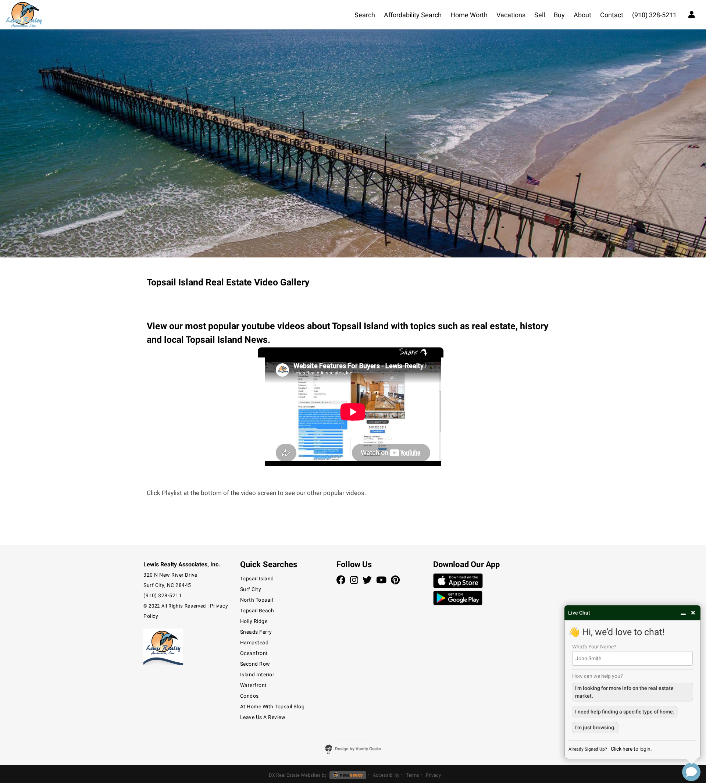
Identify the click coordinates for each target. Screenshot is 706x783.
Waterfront (253, 685)
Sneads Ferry (256, 632)
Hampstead (254, 642)
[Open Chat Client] (691, 772)
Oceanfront (254, 653)
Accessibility (386, 775)
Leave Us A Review (263, 717)
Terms (412, 775)
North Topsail (256, 600)
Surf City (250, 589)
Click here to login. (631, 749)
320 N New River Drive (170, 575)
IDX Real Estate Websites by (297, 775)
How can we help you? (597, 676)
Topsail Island (257, 578)
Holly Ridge (254, 621)
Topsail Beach (257, 610)
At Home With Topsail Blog (272, 706)
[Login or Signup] (691, 14)
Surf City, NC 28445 (167, 585)
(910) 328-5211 (162, 595)
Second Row (255, 664)
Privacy (433, 775)
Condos (249, 696)
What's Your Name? (594, 646)
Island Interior (257, 674)
